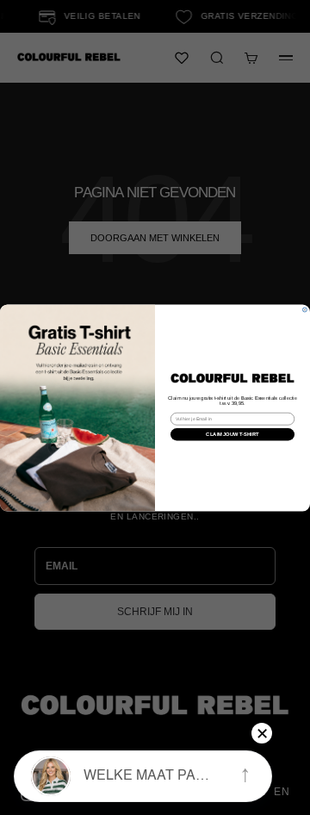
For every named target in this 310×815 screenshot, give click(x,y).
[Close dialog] (304, 310)
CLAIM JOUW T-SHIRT (232, 433)
